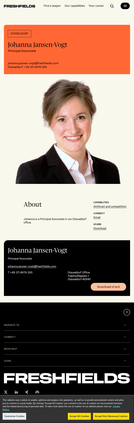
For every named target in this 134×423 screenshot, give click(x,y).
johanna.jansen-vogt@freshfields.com (33, 63)
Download (99, 228)
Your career (96, 6)
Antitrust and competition (109, 206)
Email (96, 217)
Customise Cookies (14, 416)
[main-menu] (125, 5)
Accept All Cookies (79, 416)
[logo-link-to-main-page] (19, 7)
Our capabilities (75, 6)
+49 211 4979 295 (35, 67)
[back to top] (127, 312)
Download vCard (108, 286)
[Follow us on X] (6, 392)
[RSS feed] (37, 392)
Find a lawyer (52, 6)
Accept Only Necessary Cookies (111, 416)
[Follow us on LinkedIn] (16, 392)
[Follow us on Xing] (27, 392)
